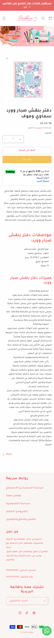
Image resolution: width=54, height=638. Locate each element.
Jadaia (30, 632)
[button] (3, 18)
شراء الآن (27, 159)
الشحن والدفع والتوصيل (21, 519)
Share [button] (9, 454)
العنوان (48, 133)
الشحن (39, 128)
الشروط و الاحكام (17, 511)
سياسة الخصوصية (18, 503)
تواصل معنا (13, 495)
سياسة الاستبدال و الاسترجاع (25, 488)
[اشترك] (44, 601)
